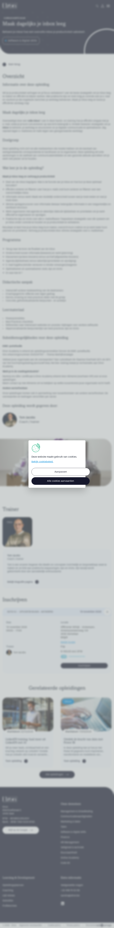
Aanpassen (60, 471)
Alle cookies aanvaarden (60, 480)
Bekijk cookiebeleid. (42, 461)
